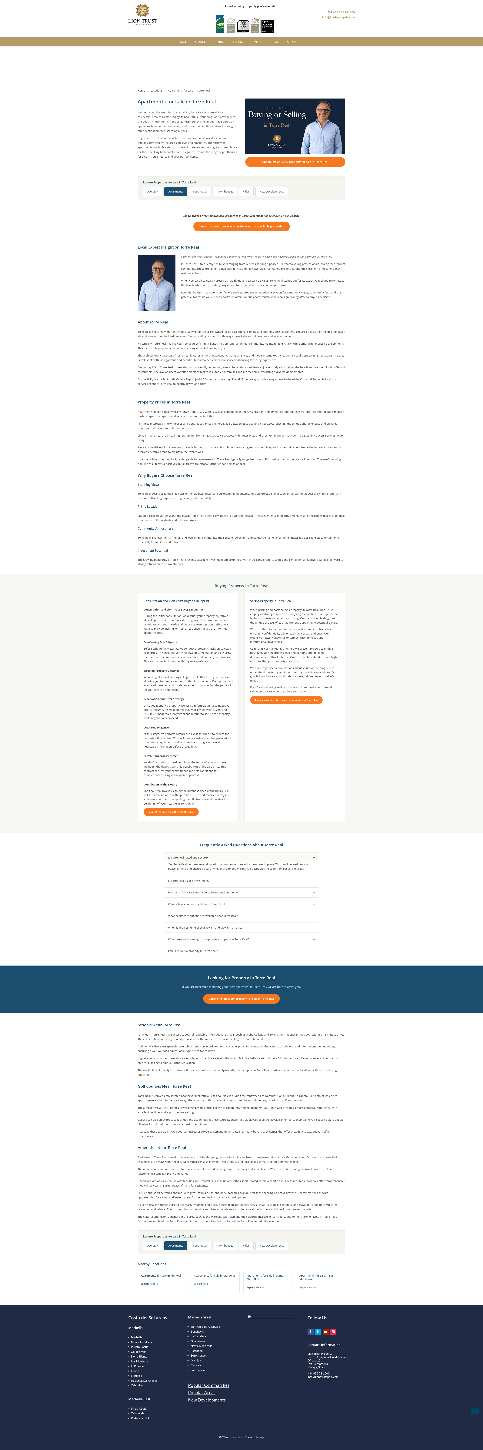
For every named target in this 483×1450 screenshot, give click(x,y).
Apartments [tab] (175, 191)
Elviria (135, 1371)
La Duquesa (198, 1370)
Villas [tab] (246, 191)
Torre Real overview (182, 1221)
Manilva (196, 1360)
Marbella (136, 1337)
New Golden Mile (201, 1346)
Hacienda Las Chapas (144, 1380)
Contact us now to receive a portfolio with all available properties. (242, 226)
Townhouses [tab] (225, 191)
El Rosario (137, 1366)
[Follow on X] (318, 1332)
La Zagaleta (198, 1336)
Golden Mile (138, 1351)
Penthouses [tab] (200, 191)
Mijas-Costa (139, 1408)
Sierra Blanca (139, 1356)
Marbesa (136, 1375)
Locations (156, 90)
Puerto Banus (139, 1346)
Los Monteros (140, 1361)
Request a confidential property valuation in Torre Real (286, 700)
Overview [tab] (152, 191)
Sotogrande (198, 1355)
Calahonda (137, 1413)
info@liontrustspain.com (323, 1376)
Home (141, 90)
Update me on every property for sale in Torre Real (295, 162)
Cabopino (137, 1385)
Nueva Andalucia (141, 1342)
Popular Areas (201, 1392)
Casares (196, 1365)
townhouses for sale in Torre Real (232, 1221)
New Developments (207, 1399)
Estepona (197, 1350)
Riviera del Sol (140, 1418)
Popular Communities (208, 1385)
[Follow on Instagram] (333, 1332)
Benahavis (197, 1331)
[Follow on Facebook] (311, 1332)
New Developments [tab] (271, 191)
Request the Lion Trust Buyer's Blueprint (171, 812)
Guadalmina (198, 1341)
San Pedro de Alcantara (205, 1326)
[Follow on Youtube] (326, 1332)
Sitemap (259, 1437)
